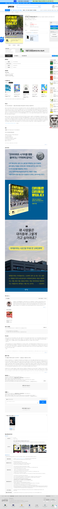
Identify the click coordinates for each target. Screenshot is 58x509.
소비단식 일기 (43, 94)
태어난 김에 (31, 38)
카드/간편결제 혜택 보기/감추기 (38, 30)
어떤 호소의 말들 (34, 94)
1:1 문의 (24, 458)
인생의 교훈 (54, 89)
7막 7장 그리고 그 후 (12, 426)
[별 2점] (8, 399)
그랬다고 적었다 (55, 61)
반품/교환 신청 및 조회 (19, 458)
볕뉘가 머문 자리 (55, 99)
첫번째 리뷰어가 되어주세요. (28, 19)
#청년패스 (6, 82)
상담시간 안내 (54, 501)
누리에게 (54, 94)
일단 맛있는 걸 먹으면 (17, 94)
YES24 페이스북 (47, 496)
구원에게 (54, 76)
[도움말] (28, 25)
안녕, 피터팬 (54, 66)
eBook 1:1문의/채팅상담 (52, 500)
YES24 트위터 (48, 496)
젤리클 (29, 18)
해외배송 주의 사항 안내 (54, 31)
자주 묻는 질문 (50, 501)
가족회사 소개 (53, 496)
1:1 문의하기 (46, 501)
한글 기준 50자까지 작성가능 (11, 401)
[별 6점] (10, 399)
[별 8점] (11, 399)
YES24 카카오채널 (46, 496)
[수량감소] (52, 24)
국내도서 (6, 73)
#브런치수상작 (11, 82)
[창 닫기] (37, 35)
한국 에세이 (12, 73)
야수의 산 (6, 94)
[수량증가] (56, 24)
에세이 (9, 73)
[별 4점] (9, 399)
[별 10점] (12, 399)
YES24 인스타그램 (49, 496)
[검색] (39, 6)
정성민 (26, 18)
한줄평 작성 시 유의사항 (45, 399)
